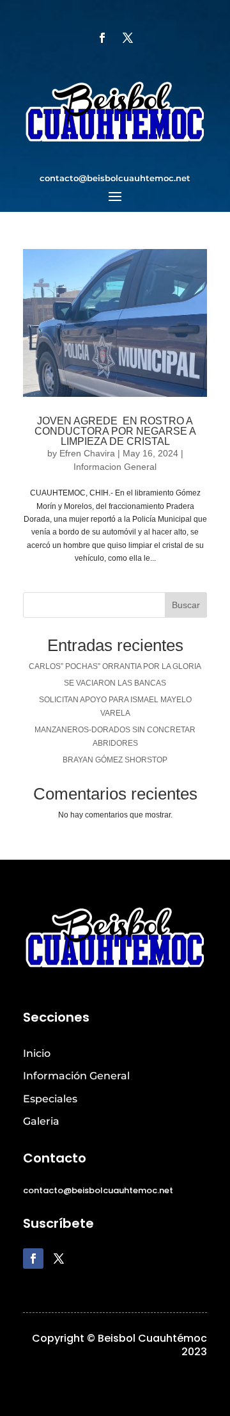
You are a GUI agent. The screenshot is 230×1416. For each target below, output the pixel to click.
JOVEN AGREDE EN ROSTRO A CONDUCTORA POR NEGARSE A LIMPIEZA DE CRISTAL (115, 431)
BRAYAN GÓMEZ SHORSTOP (115, 759)
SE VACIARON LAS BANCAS (115, 683)
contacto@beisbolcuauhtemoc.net (115, 178)
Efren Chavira (87, 453)
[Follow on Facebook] (102, 38)
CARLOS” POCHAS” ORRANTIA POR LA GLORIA (115, 666)
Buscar (186, 605)
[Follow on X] (128, 38)
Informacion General (115, 467)
